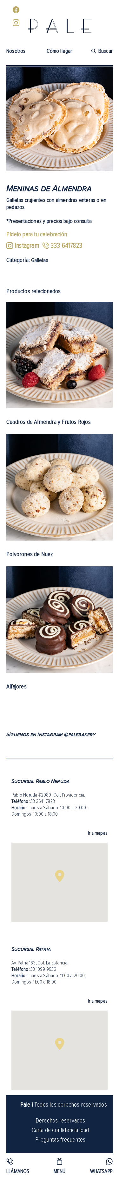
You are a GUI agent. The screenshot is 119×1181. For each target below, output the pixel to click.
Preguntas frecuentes (60, 1139)
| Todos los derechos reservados (63, 1104)
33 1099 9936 (43, 969)
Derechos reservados (60, 1120)
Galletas (39, 260)
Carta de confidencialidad (60, 1129)
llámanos (18, 1171)
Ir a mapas (98, 833)
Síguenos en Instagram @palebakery (51, 734)
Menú (60, 1171)
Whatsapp (101, 1171)
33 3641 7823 (42, 801)
